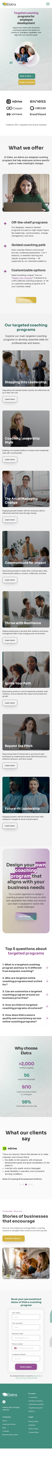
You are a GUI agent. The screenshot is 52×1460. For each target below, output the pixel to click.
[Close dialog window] (48, 3)
